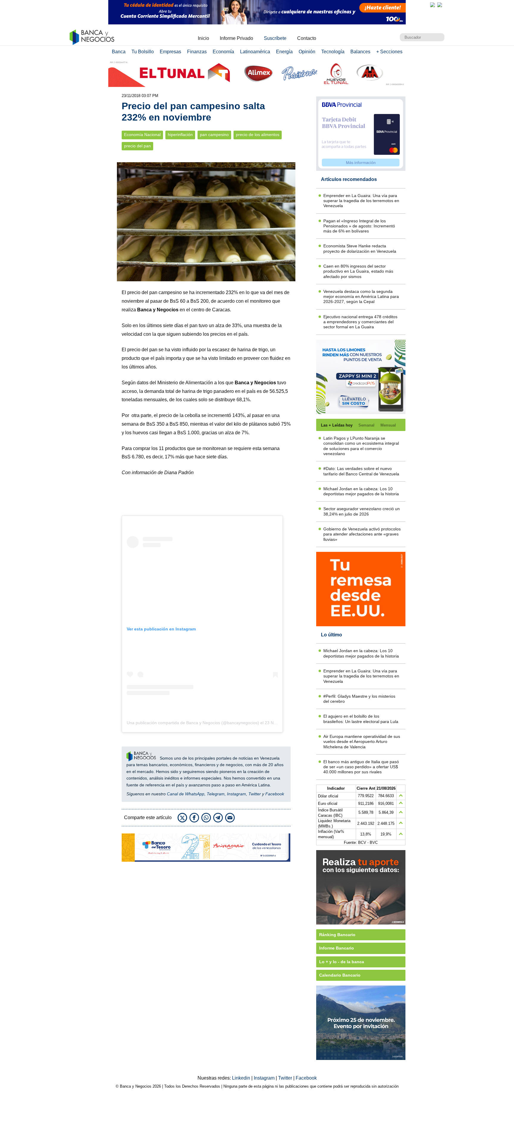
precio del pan (137, 146)
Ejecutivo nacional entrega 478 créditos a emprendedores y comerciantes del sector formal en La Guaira (360, 322)
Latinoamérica (255, 51)
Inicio (203, 38)
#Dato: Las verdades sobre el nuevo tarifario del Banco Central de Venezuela (361, 471)
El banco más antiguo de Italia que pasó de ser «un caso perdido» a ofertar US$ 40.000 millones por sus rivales (361, 766)
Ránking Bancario (337, 934)
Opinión (307, 51)
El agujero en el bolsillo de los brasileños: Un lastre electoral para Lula (360, 719)
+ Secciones (389, 51)
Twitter (254, 793)
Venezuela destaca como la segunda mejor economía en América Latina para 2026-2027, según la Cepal (361, 296)
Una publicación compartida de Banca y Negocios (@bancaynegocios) (193, 722)
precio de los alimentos (257, 134)
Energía (284, 51)
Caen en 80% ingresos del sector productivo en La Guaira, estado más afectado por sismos (358, 271)
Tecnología (332, 51)
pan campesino (214, 134)
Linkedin (241, 1077)
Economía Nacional (142, 134)
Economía (223, 51)
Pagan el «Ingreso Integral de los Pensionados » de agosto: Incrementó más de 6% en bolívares (359, 226)
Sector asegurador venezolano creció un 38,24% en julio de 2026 (361, 511)
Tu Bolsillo (142, 51)
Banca (119, 51)
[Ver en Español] (439, 4)
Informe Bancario (336, 948)
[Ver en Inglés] (432, 4)
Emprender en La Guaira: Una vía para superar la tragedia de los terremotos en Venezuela (361, 200)
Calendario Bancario (340, 975)
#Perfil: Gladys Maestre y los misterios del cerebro (359, 699)
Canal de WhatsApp (185, 793)
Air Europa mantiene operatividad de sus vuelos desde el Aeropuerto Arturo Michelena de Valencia (361, 741)
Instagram (236, 793)
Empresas (170, 51)
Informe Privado (236, 38)
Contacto (306, 38)
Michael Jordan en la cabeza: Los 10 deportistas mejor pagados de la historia (361, 491)
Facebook (274, 793)
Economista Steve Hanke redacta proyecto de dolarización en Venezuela (359, 248)
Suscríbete (275, 38)
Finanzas (197, 51)
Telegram (216, 793)
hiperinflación (180, 134)
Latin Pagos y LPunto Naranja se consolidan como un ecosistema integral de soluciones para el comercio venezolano (361, 446)
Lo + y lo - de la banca (341, 961)
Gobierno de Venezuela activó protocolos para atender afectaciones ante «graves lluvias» (362, 534)
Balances (360, 51)
